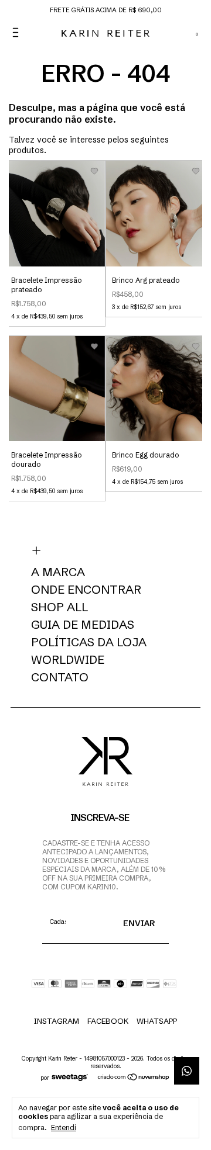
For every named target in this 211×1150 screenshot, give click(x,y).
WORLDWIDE (67, 660)
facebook (107, 1021)
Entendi (63, 1127)
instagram (56, 1021)
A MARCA (58, 572)
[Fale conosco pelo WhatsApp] (186, 1071)
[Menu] (17, 32)
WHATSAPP (157, 1021)
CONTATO (60, 677)
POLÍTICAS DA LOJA (89, 642)
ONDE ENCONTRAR (86, 590)
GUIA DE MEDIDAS (82, 625)
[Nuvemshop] (134, 1078)
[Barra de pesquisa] (164, 33)
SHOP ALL (59, 607)
